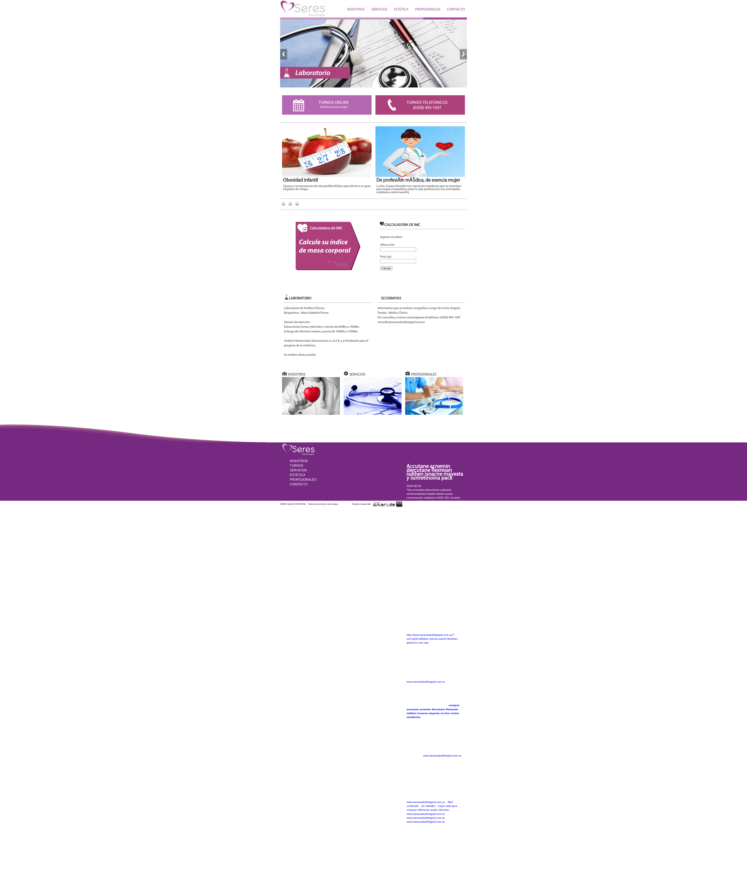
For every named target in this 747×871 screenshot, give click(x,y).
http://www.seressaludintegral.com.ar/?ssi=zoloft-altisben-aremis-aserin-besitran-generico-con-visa (432, 638)
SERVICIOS (379, 9)
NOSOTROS (356, 9)
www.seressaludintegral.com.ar (426, 681)
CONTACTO (456, 9)
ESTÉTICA (401, 9)
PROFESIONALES (427, 9)
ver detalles (428, 805)
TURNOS (296, 465)
